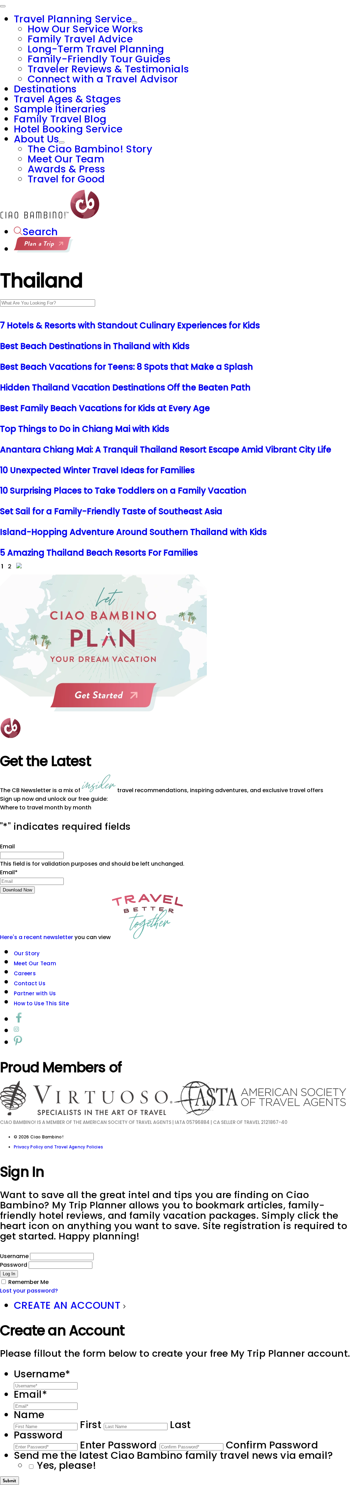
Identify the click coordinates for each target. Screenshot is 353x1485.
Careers (25, 973)
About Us (36, 139)
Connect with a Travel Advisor (103, 79)
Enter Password (118, 1445)
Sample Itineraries (60, 109)
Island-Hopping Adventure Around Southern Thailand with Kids (133, 532)
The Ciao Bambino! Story (90, 149)
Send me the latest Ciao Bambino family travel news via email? (173, 1455)
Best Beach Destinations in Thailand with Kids (95, 346)
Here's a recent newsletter (36, 937)
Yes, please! (66, 1465)
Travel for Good (66, 179)
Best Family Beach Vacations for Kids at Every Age (105, 408)
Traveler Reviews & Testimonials (108, 69)
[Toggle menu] (3, 6)
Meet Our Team (66, 159)
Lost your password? (29, 1291)
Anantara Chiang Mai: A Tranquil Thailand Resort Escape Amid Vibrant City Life (165, 449)
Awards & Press (66, 169)
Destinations (45, 89)
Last (180, 1425)
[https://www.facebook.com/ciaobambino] (19, 1019)
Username (14, 1256)
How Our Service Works (85, 29)
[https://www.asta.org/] (260, 1113)
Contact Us (30, 983)
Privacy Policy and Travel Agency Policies (58, 1147)
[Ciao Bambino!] (49, 217)
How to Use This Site (41, 1003)
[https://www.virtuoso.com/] (87, 1113)
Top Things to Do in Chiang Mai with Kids (84, 429)
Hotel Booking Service (68, 129)
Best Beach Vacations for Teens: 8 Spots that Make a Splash (126, 366)
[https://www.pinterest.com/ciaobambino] (18, 1042)
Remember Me (28, 1282)
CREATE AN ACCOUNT (68, 1305)
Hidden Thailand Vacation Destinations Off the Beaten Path (125, 387)
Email (7, 846)
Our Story (27, 953)
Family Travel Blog (60, 119)
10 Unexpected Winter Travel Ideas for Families (97, 470)
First (90, 1425)
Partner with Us (35, 993)
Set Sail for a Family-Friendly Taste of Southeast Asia (111, 511)
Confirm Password (272, 1445)
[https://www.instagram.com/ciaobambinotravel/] (16, 1030)
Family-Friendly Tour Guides (99, 59)
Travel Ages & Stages (67, 99)
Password (13, 1265)
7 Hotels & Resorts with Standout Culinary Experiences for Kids (130, 325)
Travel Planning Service (73, 19)
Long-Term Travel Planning (96, 49)
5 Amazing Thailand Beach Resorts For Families (99, 552)
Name (29, 1415)
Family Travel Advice (80, 39)
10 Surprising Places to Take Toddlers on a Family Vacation (123, 490)
